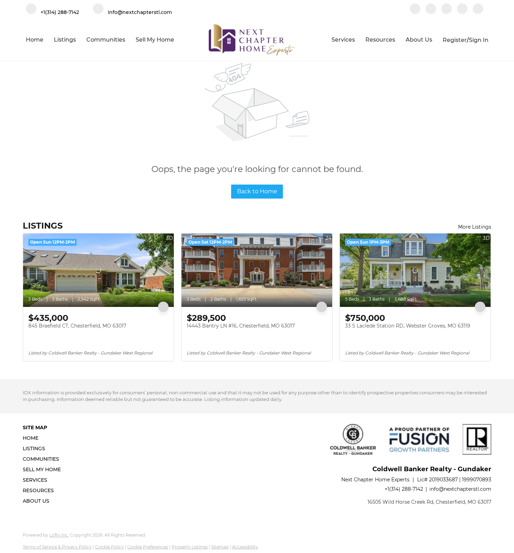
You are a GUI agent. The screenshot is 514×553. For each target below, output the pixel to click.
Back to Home (257, 191)
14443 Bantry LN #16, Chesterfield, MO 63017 (241, 326)
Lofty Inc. (59, 535)
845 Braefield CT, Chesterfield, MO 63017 (77, 326)
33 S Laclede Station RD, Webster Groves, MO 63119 (407, 326)
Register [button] (455, 40)
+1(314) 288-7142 (404, 489)
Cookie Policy (109, 547)
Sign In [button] (478, 40)
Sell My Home (155, 39)
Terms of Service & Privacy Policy (57, 547)
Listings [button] (65, 39)
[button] (44, 437)
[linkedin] (431, 9)
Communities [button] (105, 39)
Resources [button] (380, 39)
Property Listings (190, 547)
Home (34, 39)
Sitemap (220, 547)
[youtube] (462, 9)
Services (343, 39)
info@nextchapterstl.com (460, 489)
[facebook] (415, 9)
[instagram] (446, 9)
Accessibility (245, 547)
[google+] (478, 9)
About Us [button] (419, 39)
